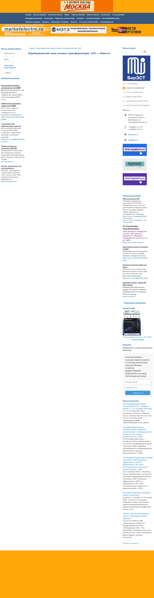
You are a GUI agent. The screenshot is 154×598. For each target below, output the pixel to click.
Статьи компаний (118, 15)
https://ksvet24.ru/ (129, 296)
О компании (131, 84)
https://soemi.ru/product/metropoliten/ (12, 118)
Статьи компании (134, 92)
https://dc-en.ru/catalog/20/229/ (135, 216)
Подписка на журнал (32, 22)
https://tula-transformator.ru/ (133, 242)
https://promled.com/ (9, 181)
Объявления (105, 15)
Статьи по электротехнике (88, 22)
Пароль (6, 59)
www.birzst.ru (133, 134)
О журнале (80, 18)
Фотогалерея (48, 18)
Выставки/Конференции (110, 18)
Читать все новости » (131, 543)
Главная (28, 15)
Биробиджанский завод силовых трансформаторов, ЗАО (59, 48)
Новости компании (135, 88)
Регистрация (8, 65)
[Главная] (25, 30)
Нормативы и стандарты (60, 22)
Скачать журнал (138, 340)
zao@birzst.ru (133, 140)
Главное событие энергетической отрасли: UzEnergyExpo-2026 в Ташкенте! (136, 516)
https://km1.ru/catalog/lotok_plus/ (135, 278)
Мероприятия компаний (33, 18)
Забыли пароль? (10, 68)
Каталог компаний (39, 15)
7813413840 (127, 222)
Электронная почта (10, 53)
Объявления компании (137, 101)
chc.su (3, 99)
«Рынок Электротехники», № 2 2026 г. (138, 337)
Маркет (67, 15)
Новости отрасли (93, 15)
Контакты (74, 22)
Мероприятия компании (137, 105)
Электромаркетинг (106, 22)
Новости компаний (78, 15)
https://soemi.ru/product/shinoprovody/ (135, 259)
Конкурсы (45, 22)
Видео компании (134, 97)
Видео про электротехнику (65, 18)
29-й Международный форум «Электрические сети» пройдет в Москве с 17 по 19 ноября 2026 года (137, 406)
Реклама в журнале (93, 18)
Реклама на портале (55, 15)
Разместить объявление (135, 302)
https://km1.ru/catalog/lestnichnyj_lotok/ (13, 140)
